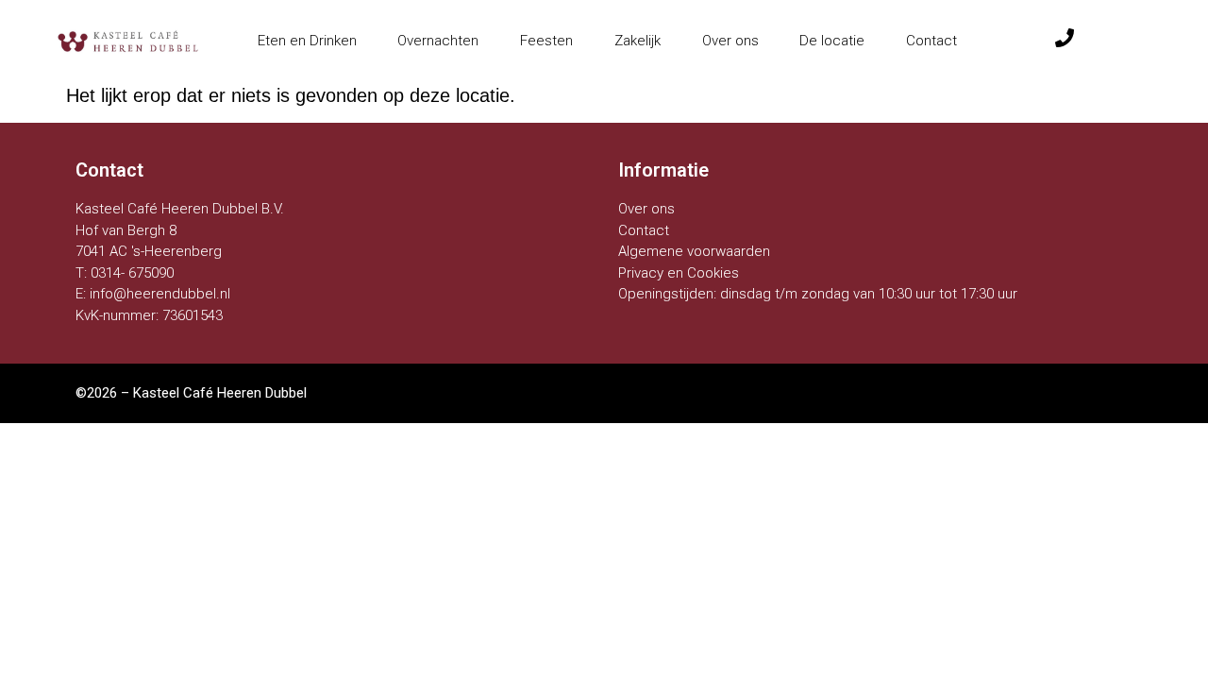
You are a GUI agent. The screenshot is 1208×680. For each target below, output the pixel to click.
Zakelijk (637, 40)
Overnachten (437, 40)
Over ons (730, 40)
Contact (931, 40)
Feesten (546, 40)
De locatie (831, 40)
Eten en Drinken (307, 40)
